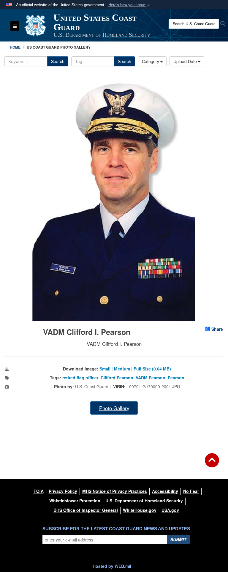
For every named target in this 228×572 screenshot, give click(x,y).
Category (151, 61)
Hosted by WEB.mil (112, 566)
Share (217, 329)
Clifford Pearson (117, 378)
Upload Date (185, 61)
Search (57, 61)
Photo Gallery (114, 408)
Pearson (176, 378)
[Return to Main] (212, 464)
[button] (129, 5)
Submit (178, 539)
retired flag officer (80, 378)
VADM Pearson (150, 378)
